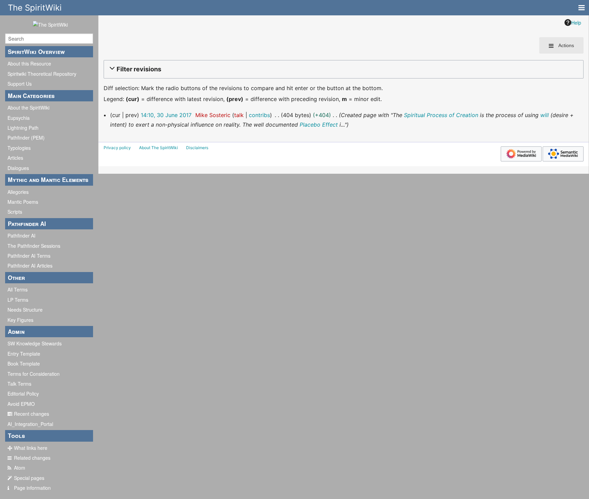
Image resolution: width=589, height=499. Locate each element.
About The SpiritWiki (158, 147)
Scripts (14, 211)
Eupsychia (18, 117)
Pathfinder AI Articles (29, 265)
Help (576, 22)
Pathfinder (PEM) (26, 137)
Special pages (29, 477)
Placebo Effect (319, 124)
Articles (15, 157)
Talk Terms (19, 383)
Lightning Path (23, 127)
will (544, 115)
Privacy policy (117, 147)
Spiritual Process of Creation (441, 115)
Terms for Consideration (33, 373)
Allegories (18, 191)
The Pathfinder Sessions (33, 245)
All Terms (17, 289)
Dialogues (18, 168)
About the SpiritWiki (28, 107)
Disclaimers (197, 147)
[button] (342, 69)
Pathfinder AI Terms (28, 255)
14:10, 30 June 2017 (166, 115)
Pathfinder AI (21, 235)
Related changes (32, 457)
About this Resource (29, 63)
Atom (19, 467)
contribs (259, 115)
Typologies (19, 147)
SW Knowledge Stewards (34, 343)
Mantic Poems (22, 201)
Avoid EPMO (21, 403)
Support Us (19, 83)
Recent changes (31, 413)
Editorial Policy (23, 393)
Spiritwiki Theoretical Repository (41, 73)
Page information (32, 487)
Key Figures (20, 319)
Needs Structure (25, 309)
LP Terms (17, 299)
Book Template (23, 363)
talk (239, 115)
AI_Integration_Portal (30, 423)
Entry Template (23, 353)
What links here (30, 447)
